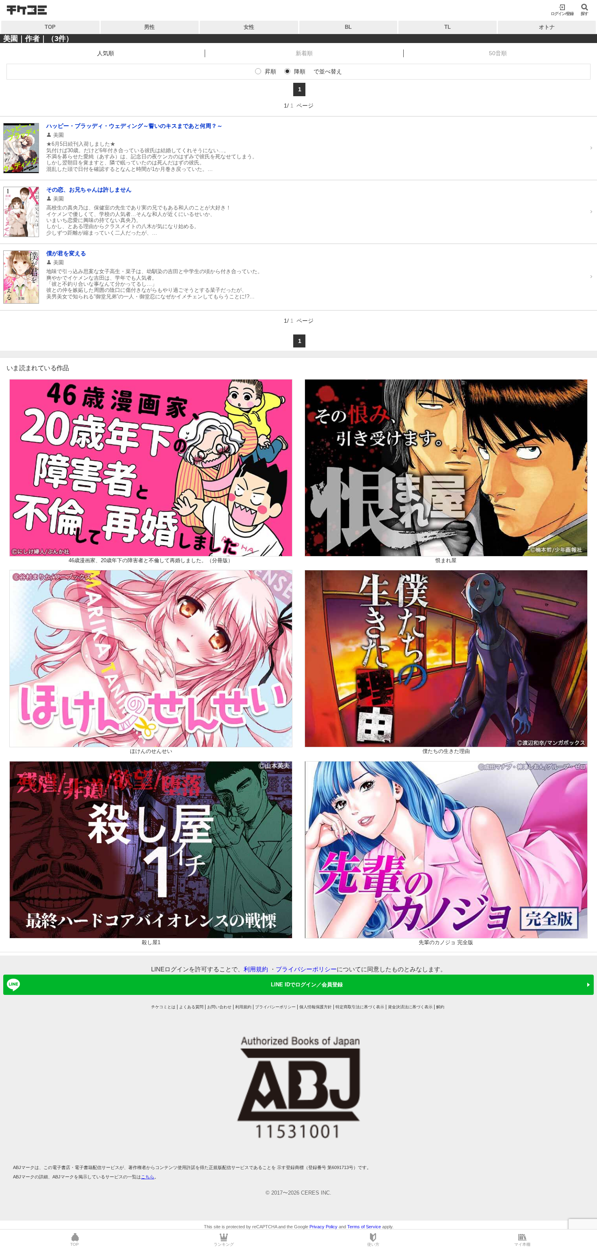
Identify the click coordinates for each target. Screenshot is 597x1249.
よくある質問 (191, 1007)
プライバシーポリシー (306, 969)
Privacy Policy (323, 1226)
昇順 (270, 71)
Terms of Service (364, 1226)
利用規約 (256, 969)
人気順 (105, 53)
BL (348, 27)
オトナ (547, 27)
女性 (249, 27)
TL (447, 27)
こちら (147, 1176)
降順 (299, 71)
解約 (440, 1007)
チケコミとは (163, 1007)
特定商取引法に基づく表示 (359, 1007)
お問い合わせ (219, 1007)
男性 (149, 27)
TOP (50, 27)
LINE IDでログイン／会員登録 (307, 985)
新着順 (304, 53)
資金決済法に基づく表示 (410, 1007)
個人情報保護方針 (315, 1007)
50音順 (498, 53)
